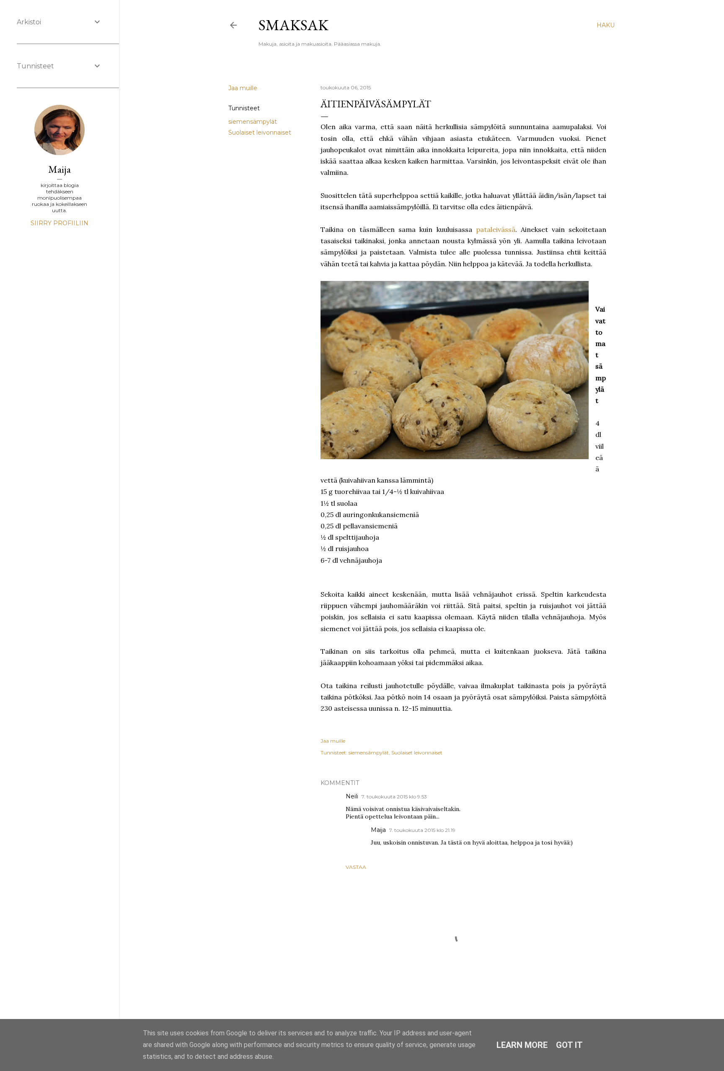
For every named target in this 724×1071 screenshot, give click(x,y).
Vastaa (356, 867)
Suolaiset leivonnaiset (259, 132)
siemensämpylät (252, 121)
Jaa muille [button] (242, 88)
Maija (378, 830)
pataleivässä (495, 229)
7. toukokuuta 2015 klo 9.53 (394, 796)
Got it (569, 1045)
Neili (352, 796)
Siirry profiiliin (59, 223)
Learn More (522, 1045)
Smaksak (293, 25)
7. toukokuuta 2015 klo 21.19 (422, 830)
